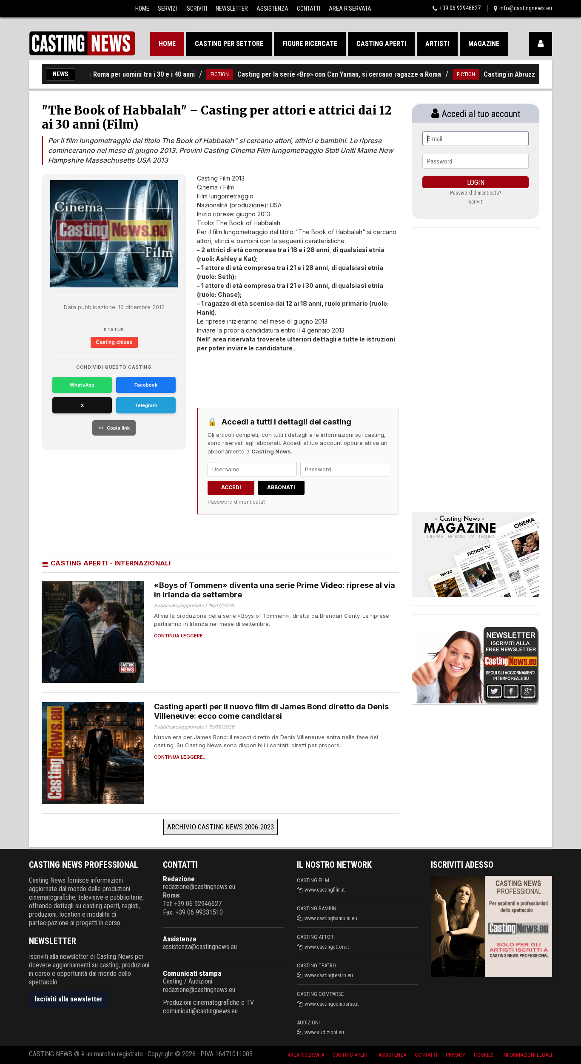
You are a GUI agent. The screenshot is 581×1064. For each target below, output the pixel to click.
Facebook (145, 385)
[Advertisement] (282, 374)
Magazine (483, 44)
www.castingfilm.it (325, 889)
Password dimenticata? (237, 502)
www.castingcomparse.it (332, 1004)
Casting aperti (381, 44)
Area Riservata (350, 8)
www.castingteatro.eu (329, 975)
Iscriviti (196, 8)
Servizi (167, 8)
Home (142, 8)
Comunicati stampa (192, 973)
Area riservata (306, 1055)
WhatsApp (82, 385)
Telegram (146, 405)
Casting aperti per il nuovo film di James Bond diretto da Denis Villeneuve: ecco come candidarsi (271, 711)
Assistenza (272, 8)
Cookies (484, 1055)
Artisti (437, 44)
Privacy (455, 1055)
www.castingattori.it (327, 947)
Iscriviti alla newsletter (69, 999)
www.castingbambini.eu (331, 918)
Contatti (308, 8)
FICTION (200, 74)
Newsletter (232, 8)
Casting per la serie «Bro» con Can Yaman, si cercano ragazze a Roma (319, 74)
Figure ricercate (309, 44)
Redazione (179, 879)
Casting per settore (229, 44)
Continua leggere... (180, 636)
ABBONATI (281, 487)
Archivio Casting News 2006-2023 (220, 827)
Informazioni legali (527, 1055)
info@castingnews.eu (525, 8)
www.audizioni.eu (324, 1032)
